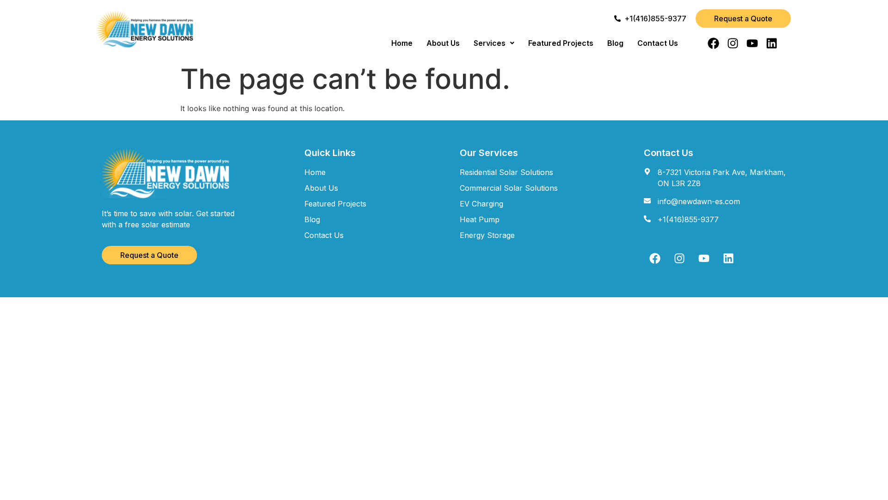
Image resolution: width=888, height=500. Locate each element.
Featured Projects (560, 43)
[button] (494, 43)
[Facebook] (713, 43)
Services (490, 43)
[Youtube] (752, 43)
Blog (615, 43)
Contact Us (657, 43)
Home (402, 43)
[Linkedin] (771, 43)
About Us (443, 43)
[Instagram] (733, 43)
